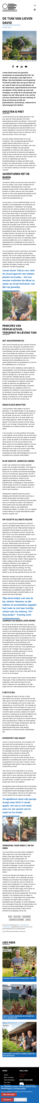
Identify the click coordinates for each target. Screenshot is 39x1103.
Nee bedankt (20, 1100)
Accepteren (7, 1100)
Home (6, 1075)
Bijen (10, 917)
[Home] (9, 5)
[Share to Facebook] (13, 66)
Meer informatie (9, 1094)
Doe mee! (7, 1082)
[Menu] (35, 9)
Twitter (22, 1076)
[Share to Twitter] (17, 66)
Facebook (23, 1074)
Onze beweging (9, 1080)
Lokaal (28, 920)
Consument (26, 917)
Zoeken (35, 5)
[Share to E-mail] (26, 66)
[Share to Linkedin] (21, 66)
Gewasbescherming (16, 920)
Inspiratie (7, 1085)
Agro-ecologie (9, 1077)
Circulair (17, 917)
